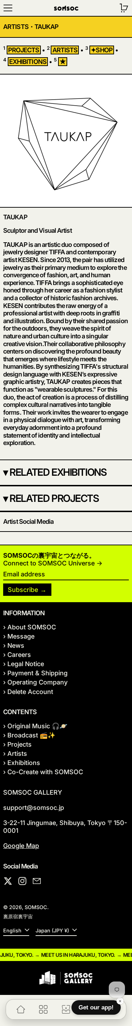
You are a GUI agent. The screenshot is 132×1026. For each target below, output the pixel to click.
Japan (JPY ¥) (53, 930)
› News (13, 645)
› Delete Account (28, 691)
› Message (18, 636)
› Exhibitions (21, 762)
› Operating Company (35, 682)
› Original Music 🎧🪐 (35, 726)
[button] (124, 8)
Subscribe (23, 589)
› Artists (15, 753)
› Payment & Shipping (35, 673)
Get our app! (96, 1007)
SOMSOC (36, 907)
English (13, 930)
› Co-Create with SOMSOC (43, 772)
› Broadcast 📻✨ (29, 735)
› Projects (17, 744)
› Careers (17, 654)
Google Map (21, 845)
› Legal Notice (23, 664)
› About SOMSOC (29, 627)
